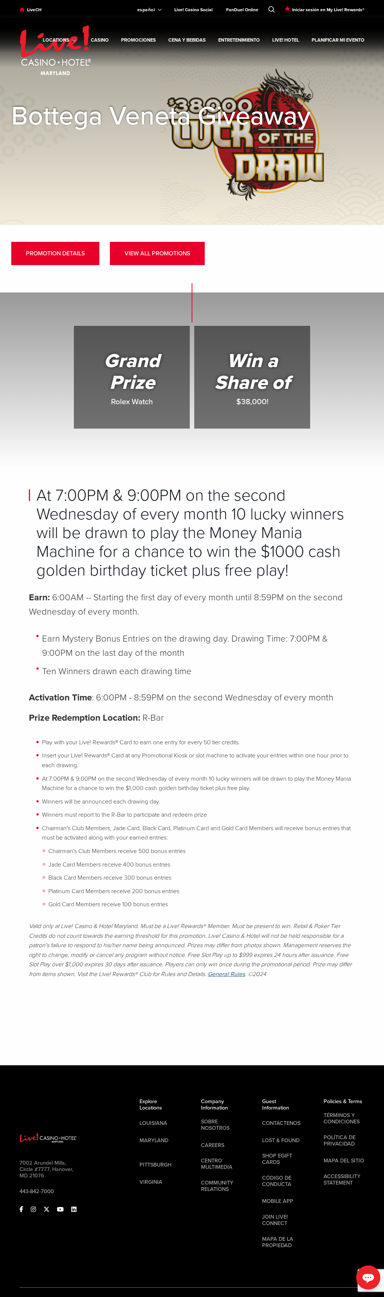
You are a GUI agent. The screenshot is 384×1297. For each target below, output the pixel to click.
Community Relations (217, 1186)
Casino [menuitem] (100, 40)
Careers (212, 1145)
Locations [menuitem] (56, 40)
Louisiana (153, 1123)
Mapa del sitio (344, 1161)
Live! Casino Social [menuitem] (193, 9)
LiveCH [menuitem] (34, 9)
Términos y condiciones (342, 1118)
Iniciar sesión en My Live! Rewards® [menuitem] (328, 9)
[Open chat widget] (368, 1278)
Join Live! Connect (275, 1220)
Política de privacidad (340, 1140)
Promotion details (55, 253)
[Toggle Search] (271, 8)
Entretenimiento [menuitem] (239, 40)
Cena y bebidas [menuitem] (187, 40)
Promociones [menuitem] (138, 40)
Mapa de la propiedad (277, 1242)
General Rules (226, 974)
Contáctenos (281, 1123)
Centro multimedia (216, 1164)
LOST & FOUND (281, 1140)
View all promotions (157, 253)
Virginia (151, 1182)
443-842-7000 (37, 1191)
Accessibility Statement (342, 1179)
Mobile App (277, 1201)
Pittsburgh (155, 1165)
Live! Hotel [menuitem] (285, 40)
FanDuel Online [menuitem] (242, 9)
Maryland (154, 1140)
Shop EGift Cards (277, 1159)
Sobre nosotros (215, 1125)
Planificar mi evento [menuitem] (338, 40)
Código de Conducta (276, 1181)
